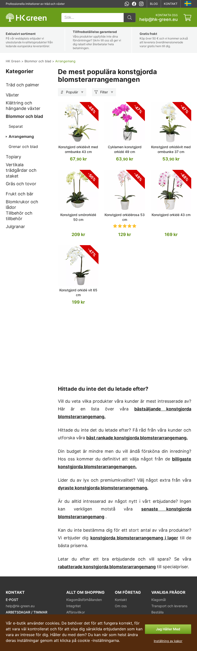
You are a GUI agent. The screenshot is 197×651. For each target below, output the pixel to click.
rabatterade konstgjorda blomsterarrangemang (107, 566)
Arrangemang (21, 136)
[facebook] (134, 4)
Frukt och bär (19, 193)
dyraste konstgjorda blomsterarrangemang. (103, 487)
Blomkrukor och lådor (22, 204)
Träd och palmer (22, 84)
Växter (12, 94)
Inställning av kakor (168, 641)
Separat (16, 126)
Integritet (73, 606)
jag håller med (168, 629)
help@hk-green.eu (158, 19)
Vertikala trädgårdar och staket (21, 170)
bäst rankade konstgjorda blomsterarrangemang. (137, 437)
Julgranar (15, 226)
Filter (104, 92)
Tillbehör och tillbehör (19, 216)
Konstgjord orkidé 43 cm (171, 215)
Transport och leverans (169, 606)
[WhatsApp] (126, 4)
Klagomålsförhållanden (84, 600)
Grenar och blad (23, 146)
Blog (154, 4)
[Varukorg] (187, 17)
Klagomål (158, 600)
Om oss (121, 606)
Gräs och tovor (21, 183)
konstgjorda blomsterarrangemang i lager (134, 537)
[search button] (129, 17)
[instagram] (141, 4)
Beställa (157, 612)
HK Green (12, 10)
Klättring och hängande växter (23, 105)
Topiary (13, 156)
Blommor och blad (24, 116)
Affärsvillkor (75, 612)
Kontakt (171, 4)
